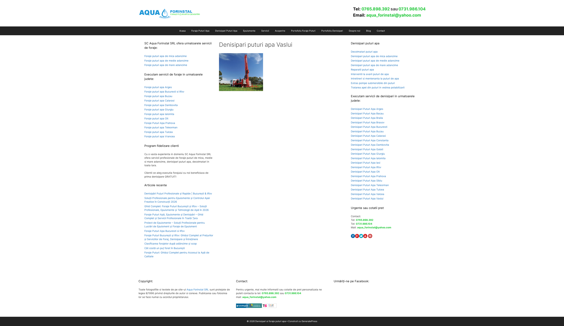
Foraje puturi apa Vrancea (159, 136)
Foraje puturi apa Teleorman (160, 127)
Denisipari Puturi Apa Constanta (369, 140)
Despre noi (354, 30)
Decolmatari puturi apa (364, 51)
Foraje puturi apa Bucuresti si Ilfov (164, 91)
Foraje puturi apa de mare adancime (165, 65)
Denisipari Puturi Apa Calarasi (368, 135)
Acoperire (280, 30)
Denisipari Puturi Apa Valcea (367, 194)
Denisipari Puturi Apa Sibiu (366, 180)
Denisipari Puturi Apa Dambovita (370, 144)
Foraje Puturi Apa (200, 30)
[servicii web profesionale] (255, 307)
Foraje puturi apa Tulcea (158, 132)
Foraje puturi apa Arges (158, 87)
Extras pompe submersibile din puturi (373, 83)
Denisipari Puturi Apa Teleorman (370, 185)
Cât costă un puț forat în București (164, 248)
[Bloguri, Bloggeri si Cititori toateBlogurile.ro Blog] (242, 307)
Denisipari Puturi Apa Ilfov (366, 167)
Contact (381, 30)
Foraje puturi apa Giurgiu (158, 109)
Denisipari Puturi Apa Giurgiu (368, 153)
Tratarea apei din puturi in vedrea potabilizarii (377, 87)
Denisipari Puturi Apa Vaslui (367, 198)
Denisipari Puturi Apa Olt (365, 171)
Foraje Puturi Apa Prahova (159, 123)
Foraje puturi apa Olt (156, 118)
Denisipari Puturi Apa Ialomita (368, 158)
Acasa (182, 30)
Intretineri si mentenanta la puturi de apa (375, 78)
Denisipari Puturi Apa (226, 30)
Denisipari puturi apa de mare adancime (374, 65)
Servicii (265, 30)
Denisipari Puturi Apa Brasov (367, 122)
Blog (368, 30)
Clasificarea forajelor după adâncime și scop (170, 243)
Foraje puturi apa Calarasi (159, 100)
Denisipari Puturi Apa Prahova (368, 176)
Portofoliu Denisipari (332, 30)
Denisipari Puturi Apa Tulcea (367, 189)
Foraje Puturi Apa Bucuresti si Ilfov (164, 231)
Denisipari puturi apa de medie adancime (375, 60)
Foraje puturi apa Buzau (158, 96)
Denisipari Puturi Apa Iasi (365, 162)
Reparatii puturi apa (362, 69)
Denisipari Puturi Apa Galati (367, 149)
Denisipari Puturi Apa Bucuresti (369, 126)
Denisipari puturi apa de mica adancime (374, 56)
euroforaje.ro (152, 265)
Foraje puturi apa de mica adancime (165, 56)
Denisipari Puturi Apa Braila (367, 117)
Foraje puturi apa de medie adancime (166, 60)
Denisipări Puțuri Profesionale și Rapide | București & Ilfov (178, 193)
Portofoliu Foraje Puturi (303, 30)
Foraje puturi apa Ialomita (159, 114)
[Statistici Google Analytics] (269, 307)
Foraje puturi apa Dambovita (161, 105)
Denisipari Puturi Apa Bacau (367, 113)
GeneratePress (309, 321)
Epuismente (249, 30)
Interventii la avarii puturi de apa (370, 74)
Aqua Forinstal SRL (198, 289)
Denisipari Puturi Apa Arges (367, 108)
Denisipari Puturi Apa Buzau (367, 131)
